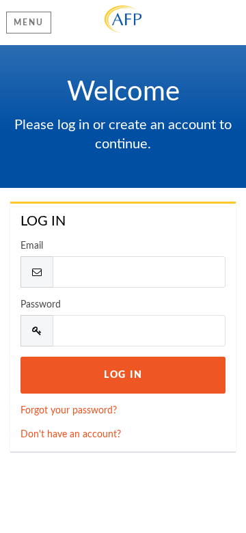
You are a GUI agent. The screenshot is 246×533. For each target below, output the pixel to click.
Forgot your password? (68, 410)
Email (31, 246)
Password (40, 305)
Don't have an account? (70, 434)
